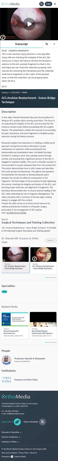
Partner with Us (7, 422)
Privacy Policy (24, 453)
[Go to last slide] (3, 257)
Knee (4, 291)
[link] (16, 254)
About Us (33, 453)
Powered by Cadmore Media (14, 456)
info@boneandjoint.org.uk (15, 413)
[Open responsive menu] (55, 4)
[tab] (46, 277)
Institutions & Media (9, 442)
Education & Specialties (11, 432)
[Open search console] (41, 4)
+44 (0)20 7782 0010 (11, 411)
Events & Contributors (10, 437)
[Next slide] (55, 257)
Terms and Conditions (10, 453)
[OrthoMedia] (20, 4)
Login (48, 4)
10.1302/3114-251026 (16, 213)
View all (50, 240)
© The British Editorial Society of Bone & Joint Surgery (24, 449)
